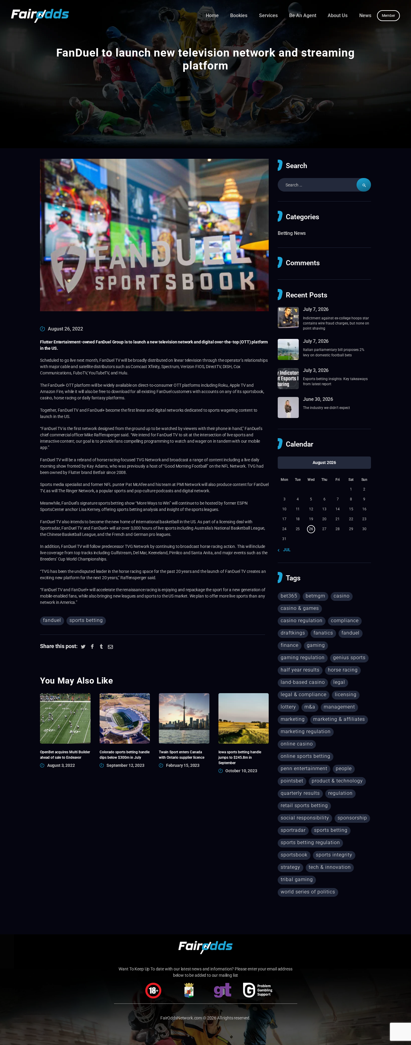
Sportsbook (294, 855)
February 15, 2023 (182, 765)
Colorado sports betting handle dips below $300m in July (125, 755)
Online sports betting (305, 756)
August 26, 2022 (65, 329)
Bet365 (289, 596)
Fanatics (323, 633)
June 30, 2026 (318, 399)
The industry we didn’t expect (326, 407)
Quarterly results (300, 793)
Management (339, 707)
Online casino (297, 744)
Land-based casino (303, 682)
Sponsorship (352, 818)
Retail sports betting (304, 805)
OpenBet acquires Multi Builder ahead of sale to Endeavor (65, 755)
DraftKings (293, 633)
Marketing (293, 719)
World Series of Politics (308, 892)
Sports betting (86, 620)
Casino (342, 596)
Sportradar (293, 830)
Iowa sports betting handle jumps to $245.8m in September (239, 757)
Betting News (292, 233)
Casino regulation (302, 620)
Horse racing (343, 670)
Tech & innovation (330, 867)
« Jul (285, 549)
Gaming (316, 645)
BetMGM (315, 596)
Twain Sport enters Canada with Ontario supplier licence (181, 755)
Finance (289, 645)
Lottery (288, 707)
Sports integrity (334, 855)
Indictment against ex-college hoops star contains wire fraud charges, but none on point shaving (336, 323)
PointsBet (292, 781)
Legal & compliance (303, 694)
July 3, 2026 (316, 370)
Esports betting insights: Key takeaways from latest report (335, 381)
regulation (340, 793)
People (344, 768)
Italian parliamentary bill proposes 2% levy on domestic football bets (333, 352)
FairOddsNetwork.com (181, 1018)
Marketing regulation (306, 731)
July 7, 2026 (316, 309)
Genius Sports (349, 657)
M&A (309, 707)
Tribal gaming (297, 879)
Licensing (346, 694)
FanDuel (52, 620)
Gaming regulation (303, 657)
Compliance (345, 620)
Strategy (290, 867)
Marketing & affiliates (339, 719)
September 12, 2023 (125, 765)
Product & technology (337, 781)
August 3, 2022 (61, 765)
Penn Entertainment (304, 768)
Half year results (300, 670)
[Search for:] (324, 185)
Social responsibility (305, 818)
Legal (339, 682)
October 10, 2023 (241, 770)
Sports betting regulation (310, 842)
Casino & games (300, 608)
